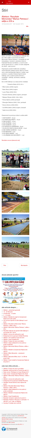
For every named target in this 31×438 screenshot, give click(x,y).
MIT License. (12, 422)
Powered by (9, 429)
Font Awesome (5, 424)
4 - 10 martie (6, 315)
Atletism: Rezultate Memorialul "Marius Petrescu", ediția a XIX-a (15, 18)
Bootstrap (4, 421)
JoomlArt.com (21, 415)
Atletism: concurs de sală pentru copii (13, 334)
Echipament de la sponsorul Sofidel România (15, 336)
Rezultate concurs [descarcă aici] (11, 140)
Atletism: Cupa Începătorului (11, 339)
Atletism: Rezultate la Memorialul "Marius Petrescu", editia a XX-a (14, 324)
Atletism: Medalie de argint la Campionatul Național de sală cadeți (14, 317)
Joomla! (3, 417)
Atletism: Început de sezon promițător (13, 341)
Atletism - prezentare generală (11, 310)
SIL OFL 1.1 (21, 424)
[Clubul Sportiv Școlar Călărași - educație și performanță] (7, 2)
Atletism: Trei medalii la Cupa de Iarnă (13, 337)
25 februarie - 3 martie (9, 313)
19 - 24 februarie (8, 312)
